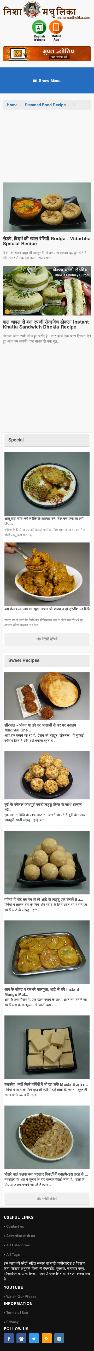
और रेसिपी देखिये (47, 638)
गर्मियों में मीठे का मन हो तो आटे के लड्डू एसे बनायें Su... (43, 899)
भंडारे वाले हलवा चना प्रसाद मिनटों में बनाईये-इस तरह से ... (46, 1174)
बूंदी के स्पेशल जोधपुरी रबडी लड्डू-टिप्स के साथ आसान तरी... (43, 806)
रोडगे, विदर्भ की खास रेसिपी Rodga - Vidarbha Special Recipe (47, 241)
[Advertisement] (47, 148)
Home (12, 105)
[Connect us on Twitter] (34, 1338)
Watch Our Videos (21, 1296)
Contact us (15, 1226)
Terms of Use (17, 1312)
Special (16, 440)
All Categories (18, 1244)
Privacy (12, 1321)
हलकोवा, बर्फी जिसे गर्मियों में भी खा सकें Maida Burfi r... (46, 1084)
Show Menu (50, 80)
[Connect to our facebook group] (21, 1338)
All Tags (13, 1254)
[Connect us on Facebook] (9, 1338)
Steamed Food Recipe (45, 105)
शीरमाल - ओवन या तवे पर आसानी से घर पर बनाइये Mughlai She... (40, 727)
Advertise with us (20, 1235)
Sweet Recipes (23, 660)
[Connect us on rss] (47, 1338)
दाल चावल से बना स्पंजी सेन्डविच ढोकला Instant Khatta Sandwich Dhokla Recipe (46, 324)
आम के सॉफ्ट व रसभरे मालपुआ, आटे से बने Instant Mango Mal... (41, 991)
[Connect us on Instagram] (59, 1338)
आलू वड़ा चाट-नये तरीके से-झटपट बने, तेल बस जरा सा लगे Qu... (43, 521)
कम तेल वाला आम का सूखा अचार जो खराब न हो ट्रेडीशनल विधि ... (47, 611)
